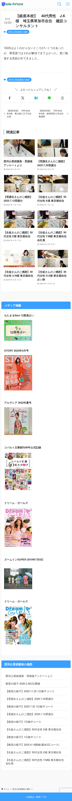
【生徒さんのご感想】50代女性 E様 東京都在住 (33, 752)
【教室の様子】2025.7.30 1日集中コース (29, 706)
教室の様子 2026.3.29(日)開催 (23, 683)
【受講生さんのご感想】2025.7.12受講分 (29, 714)
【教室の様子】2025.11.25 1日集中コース (30, 691)
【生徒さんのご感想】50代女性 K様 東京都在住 (33, 729)
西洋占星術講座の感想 (18, 31)
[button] (10, 98)
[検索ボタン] (59, 4)
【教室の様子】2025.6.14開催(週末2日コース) (32, 744)
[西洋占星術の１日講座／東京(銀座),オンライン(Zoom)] (12, 4)
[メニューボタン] (68, 4)
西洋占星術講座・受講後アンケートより (29, 676)
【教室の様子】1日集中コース (23, 721)
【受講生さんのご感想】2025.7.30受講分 (29, 699)
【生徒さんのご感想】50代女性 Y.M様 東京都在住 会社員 (35, 761)
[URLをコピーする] (63, 98)
